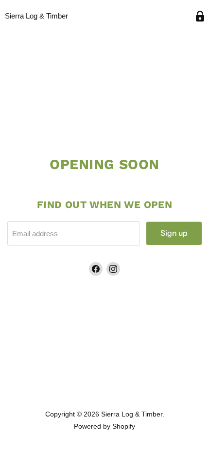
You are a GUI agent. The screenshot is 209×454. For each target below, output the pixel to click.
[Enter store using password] (200, 16)
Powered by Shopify (104, 426)
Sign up (174, 233)
